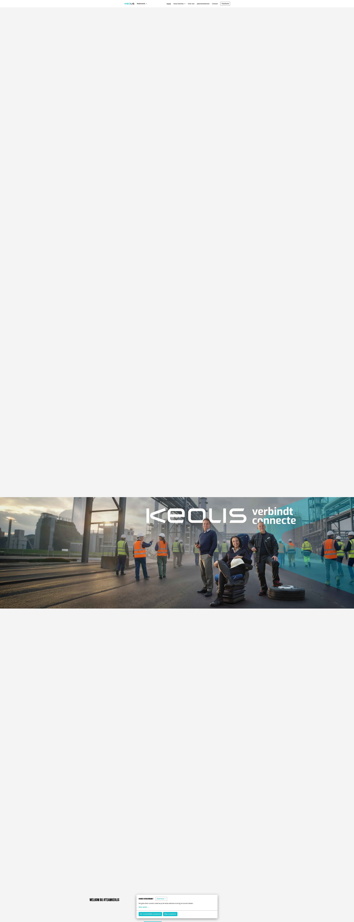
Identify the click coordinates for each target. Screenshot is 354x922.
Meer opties (143, 907)
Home (169, 4)
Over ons (191, 4)
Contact (215, 4)
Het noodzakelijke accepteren (150, 914)
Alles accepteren (170, 914)
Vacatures (225, 4)
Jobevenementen (203, 4)
